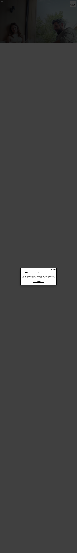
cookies (25, 276)
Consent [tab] (26, 272)
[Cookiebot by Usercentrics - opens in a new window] (52, 269)
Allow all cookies (38, 281)
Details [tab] (38, 272)
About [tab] (50, 272)
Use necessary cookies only (38, 283)
